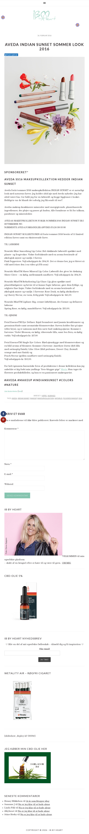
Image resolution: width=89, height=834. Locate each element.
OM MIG (66, 563)
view (20, 391)
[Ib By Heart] (44, 22)
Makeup (33, 398)
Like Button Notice (10, 391)
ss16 (80, 398)
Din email (44, 649)
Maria (64, 369)
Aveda (14, 398)
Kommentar (11, 429)
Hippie (44, 396)
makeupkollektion (45, 398)
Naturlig (58, 398)
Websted (8, 484)
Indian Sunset (23, 398)
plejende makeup (70, 398)
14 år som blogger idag (37, 801)
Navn (7, 464)
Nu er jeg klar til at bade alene (34, 804)
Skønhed (51, 396)
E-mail (8, 474)
